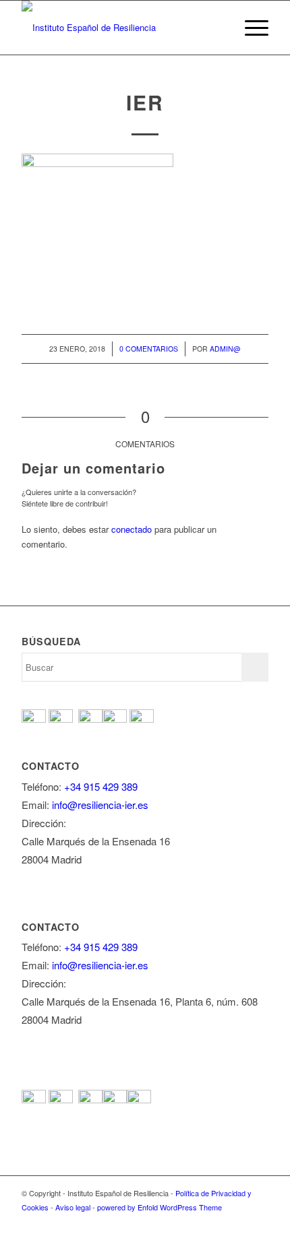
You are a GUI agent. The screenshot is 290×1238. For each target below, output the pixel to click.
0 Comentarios (148, 349)
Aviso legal (72, 1207)
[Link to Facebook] (177, 1221)
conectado (131, 529)
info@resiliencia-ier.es (100, 804)
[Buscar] (218, 28)
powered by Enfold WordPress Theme (159, 1207)
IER (145, 102)
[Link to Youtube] (218, 1221)
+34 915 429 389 (101, 786)
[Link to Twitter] (197, 1221)
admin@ (225, 349)
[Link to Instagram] (238, 1221)
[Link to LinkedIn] (258, 1221)
